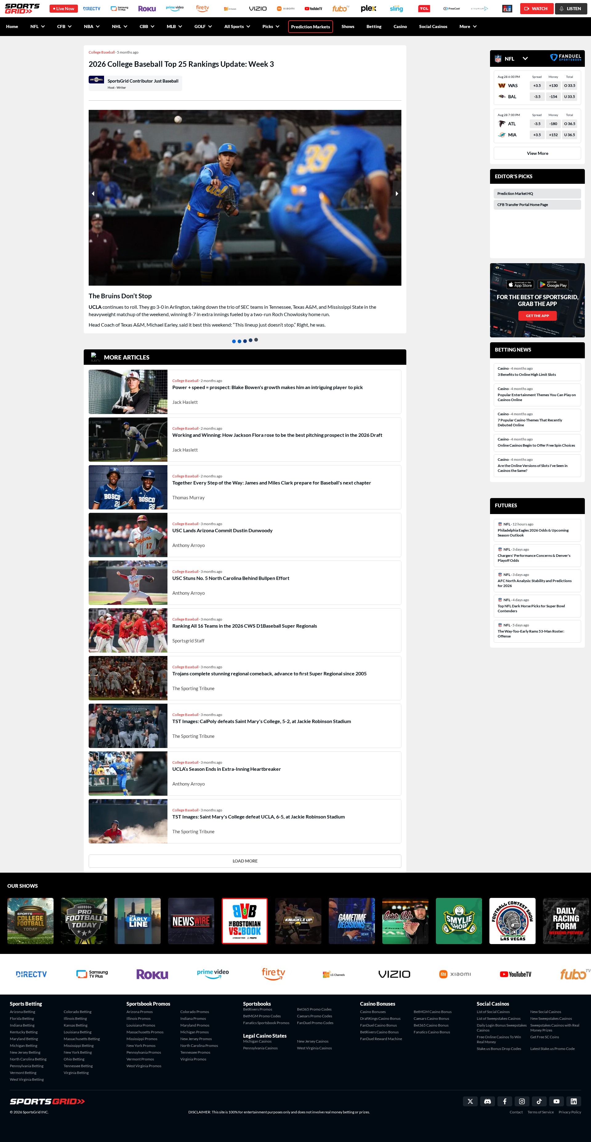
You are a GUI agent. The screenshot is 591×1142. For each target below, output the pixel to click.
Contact (516, 1112)
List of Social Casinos (493, 1011)
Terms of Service (541, 1112)
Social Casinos (433, 26)
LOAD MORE (245, 860)
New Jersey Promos (196, 1038)
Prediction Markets (310, 26)
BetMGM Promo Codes (262, 1016)
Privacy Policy (570, 1112)
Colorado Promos (194, 1011)
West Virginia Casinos (314, 1048)
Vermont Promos (140, 1059)
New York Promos (141, 1045)
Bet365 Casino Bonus (431, 1025)
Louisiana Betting (77, 1032)
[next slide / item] (397, 193)
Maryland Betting (24, 1038)
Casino (400, 26)
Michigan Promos (194, 1032)
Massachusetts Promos (145, 1032)
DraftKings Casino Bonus (380, 1018)
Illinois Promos (139, 1018)
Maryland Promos (194, 1025)
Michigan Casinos (257, 1041)
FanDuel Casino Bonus (378, 1025)
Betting (374, 26)
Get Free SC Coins (544, 1037)
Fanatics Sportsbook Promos (266, 1022)
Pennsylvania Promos (144, 1052)
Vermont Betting (23, 1072)
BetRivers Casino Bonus (379, 1032)
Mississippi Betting (79, 1045)
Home (12, 26)
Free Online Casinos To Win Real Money (499, 1039)
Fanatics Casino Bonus (432, 1032)
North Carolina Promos (199, 1045)
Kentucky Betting (24, 1032)
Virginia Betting (76, 1072)
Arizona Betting (22, 1011)
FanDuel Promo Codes (315, 1022)
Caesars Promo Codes (314, 1016)
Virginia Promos (193, 1059)
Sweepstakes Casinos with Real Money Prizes (554, 1027)
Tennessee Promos (195, 1052)
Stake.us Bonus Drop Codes (499, 1048)
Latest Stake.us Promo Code (552, 1048)
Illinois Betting (75, 1018)
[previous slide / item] (93, 193)
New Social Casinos (545, 1011)
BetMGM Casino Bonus (433, 1011)
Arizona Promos (140, 1011)
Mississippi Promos (142, 1038)
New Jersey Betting (25, 1052)
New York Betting (78, 1052)
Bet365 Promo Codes (314, 1009)
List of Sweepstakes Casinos (499, 1018)
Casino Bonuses (373, 1011)
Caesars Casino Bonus (431, 1018)
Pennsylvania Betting (26, 1066)
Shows (348, 26)
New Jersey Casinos (312, 1041)
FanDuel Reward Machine (381, 1038)
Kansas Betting (75, 1025)
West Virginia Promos (144, 1066)
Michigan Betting (23, 1045)
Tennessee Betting (78, 1066)
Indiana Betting (22, 1025)
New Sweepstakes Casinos (551, 1018)
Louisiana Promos (141, 1025)
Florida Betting (22, 1018)
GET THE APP (537, 315)
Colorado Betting (77, 1011)
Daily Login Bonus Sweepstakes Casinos (502, 1027)
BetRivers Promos (257, 1009)
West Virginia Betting (27, 1079)
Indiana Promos (193, 1018)
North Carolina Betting (28, 1059)
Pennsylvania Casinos (260, 1048)
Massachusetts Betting (82, 1038)
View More (537, 153)
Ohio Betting (74, 1059)
